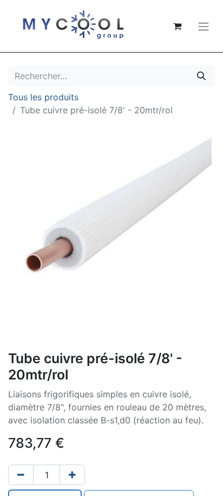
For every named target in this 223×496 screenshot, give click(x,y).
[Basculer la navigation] (203, 26)
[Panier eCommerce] (177, 26)
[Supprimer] (21, 475)
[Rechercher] (201, 76)
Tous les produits (43, 97)
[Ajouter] (72, 475)
